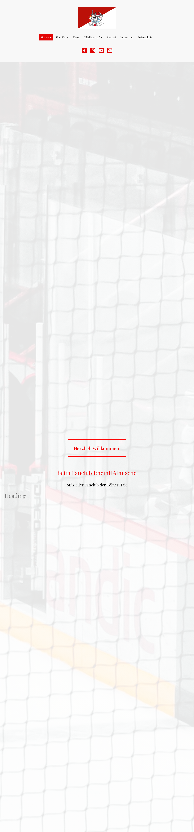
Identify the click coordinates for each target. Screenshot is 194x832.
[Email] (109, 50)
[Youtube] (101, 50)
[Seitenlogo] (97, 18)
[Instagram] (92, 50)
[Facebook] (84, 50)
